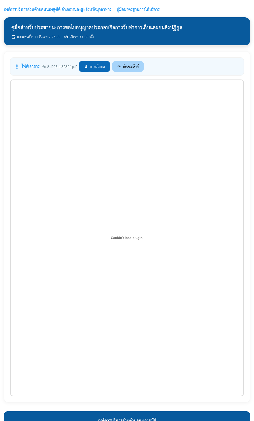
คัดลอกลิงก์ (128, 66)
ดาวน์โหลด (94, 66)
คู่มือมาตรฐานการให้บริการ (138, 9)
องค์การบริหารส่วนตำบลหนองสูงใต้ (58, 9)
